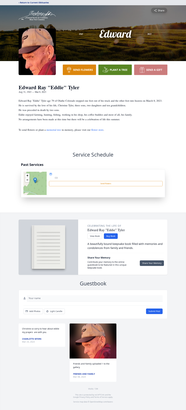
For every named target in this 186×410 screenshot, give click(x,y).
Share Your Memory (151, 263)
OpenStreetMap (96, 402)
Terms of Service (101, 397)
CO (56, 177)
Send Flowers (105, 183)
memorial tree (53, 129)
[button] (35, 180)
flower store (97, 129)
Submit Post (154, 311)
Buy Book (110, 236)
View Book (95, 236)
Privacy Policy (84, 397)
